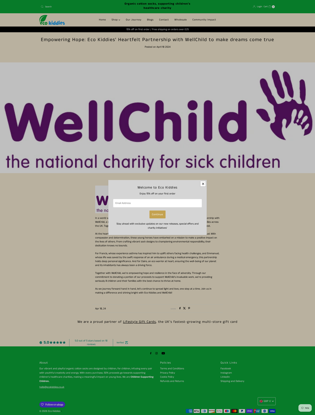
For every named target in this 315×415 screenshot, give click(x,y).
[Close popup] (203, 184)
